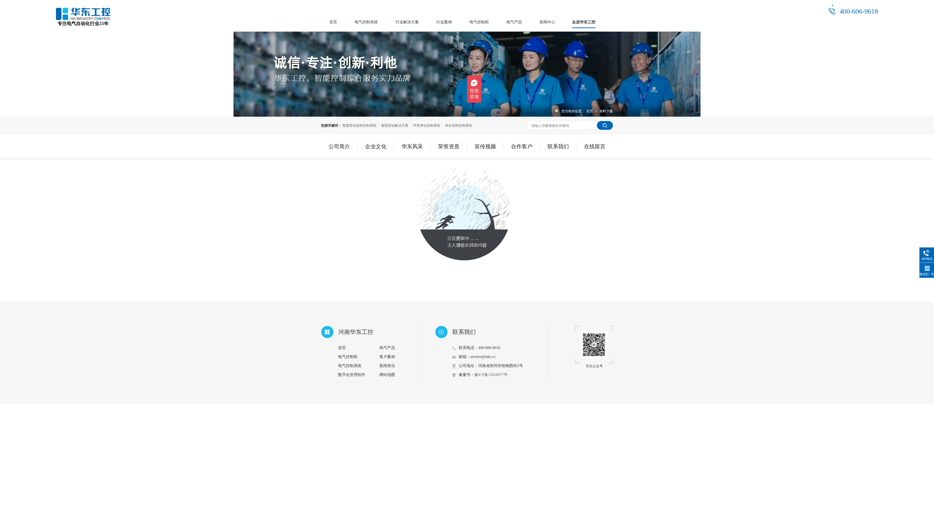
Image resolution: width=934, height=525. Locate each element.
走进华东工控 (583, 22)
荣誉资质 (448, 146)
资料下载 (606, 110)
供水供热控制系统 (458, 125)
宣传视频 (485, 146)
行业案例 (444, 22)
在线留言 (594, 146)
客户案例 (387, 357)
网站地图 (387, 375)
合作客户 (521, 146)
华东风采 (412, 146)
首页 (333, 22)
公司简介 (339, 146)
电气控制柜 (479, 22)
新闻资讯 (387, 366)
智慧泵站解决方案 (394, 125)
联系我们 (558, 146)
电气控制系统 (366, 22)
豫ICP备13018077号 (491, 375)
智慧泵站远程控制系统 (359, 125)
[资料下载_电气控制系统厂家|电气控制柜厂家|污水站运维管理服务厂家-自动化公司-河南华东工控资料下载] (83, 18)
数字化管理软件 (351, 375)
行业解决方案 (407, 22)
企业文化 (375, 146)
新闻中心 (547, 22)
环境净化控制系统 (426, 125)
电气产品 (514, 22)
